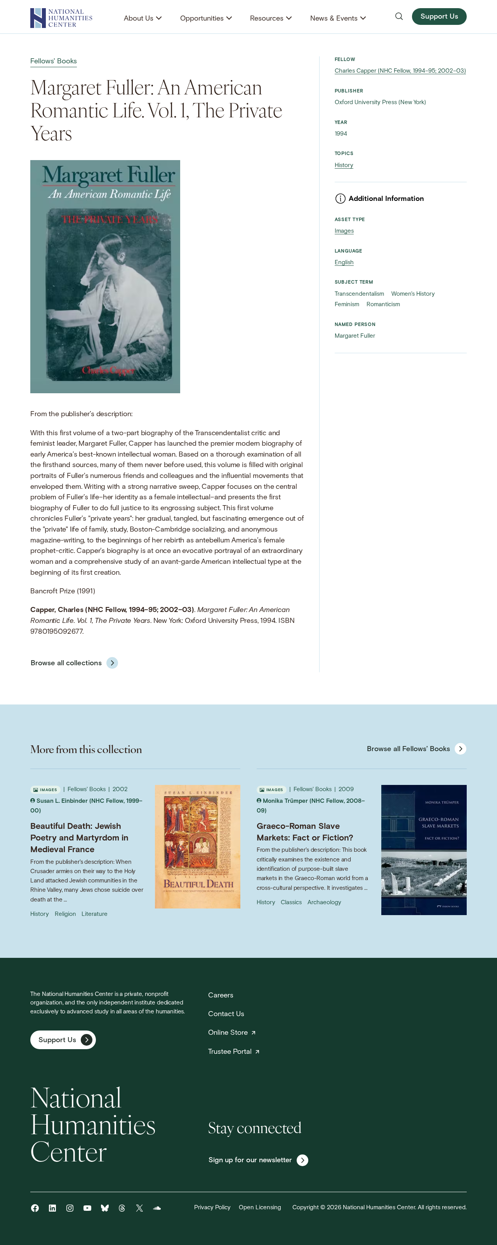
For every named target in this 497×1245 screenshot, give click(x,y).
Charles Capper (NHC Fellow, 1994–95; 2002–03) (400, 71)
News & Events (334, 19)
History (344, 166)
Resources (266, 19)
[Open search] (399, 16)
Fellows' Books (53, 61)
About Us (138, 19)
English (344, 263)
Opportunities (202, 19)
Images (344, 231)
